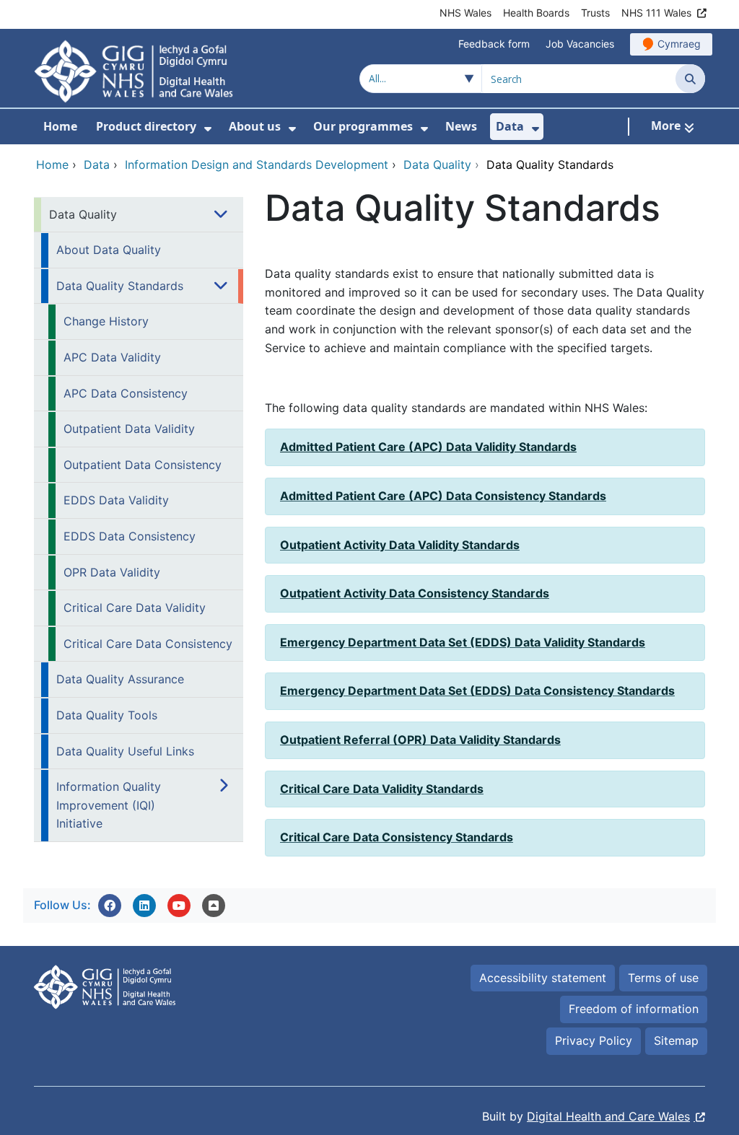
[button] (109, 905)
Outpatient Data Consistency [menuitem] (143, 464)
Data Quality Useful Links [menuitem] (125, 751)
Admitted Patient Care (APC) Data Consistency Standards (443, 495)
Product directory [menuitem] (146, 126)
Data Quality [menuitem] (83, 214)
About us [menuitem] (255, 126)
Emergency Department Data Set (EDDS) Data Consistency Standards (477, 690)
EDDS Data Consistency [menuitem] (130, 536)
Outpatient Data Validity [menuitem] (129, 428)
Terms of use (663, 977)
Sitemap (676, 1040)
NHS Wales (465, 12)
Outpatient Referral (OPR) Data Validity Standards (420, 739)
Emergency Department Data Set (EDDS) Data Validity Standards (462, 642)
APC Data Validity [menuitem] (112, 357)
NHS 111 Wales (656, 12)
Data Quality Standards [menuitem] (119, 286)
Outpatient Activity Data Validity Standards (400, 545)
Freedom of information (634, 1009)
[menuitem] (208, 128)
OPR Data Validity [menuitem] (112, 572)
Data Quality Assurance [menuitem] (120, 679)
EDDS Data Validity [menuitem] (116, 500)
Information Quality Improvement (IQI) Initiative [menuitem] (108, 805)
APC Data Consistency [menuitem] (126, 393)
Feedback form (494, 44)
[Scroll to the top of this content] (213, 905)
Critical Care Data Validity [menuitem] (135, 607)
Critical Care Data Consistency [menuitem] (148, 643)
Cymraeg (679, 44)
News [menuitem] (461, 126)
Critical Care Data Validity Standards (382, 788)
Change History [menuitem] (106, 321)
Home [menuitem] (60, 126)
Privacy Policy (593, 1040)
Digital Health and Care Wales (608, 1116)
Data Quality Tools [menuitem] (106, 715)
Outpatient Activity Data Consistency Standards (414, 593)
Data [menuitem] (510, 126)
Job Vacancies (580, 44)
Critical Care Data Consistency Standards (396, 837)
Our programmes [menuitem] (363, 126)
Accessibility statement (542, 977)
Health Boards (536, 12)
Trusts (595, 12)
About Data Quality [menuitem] (108, 249)
